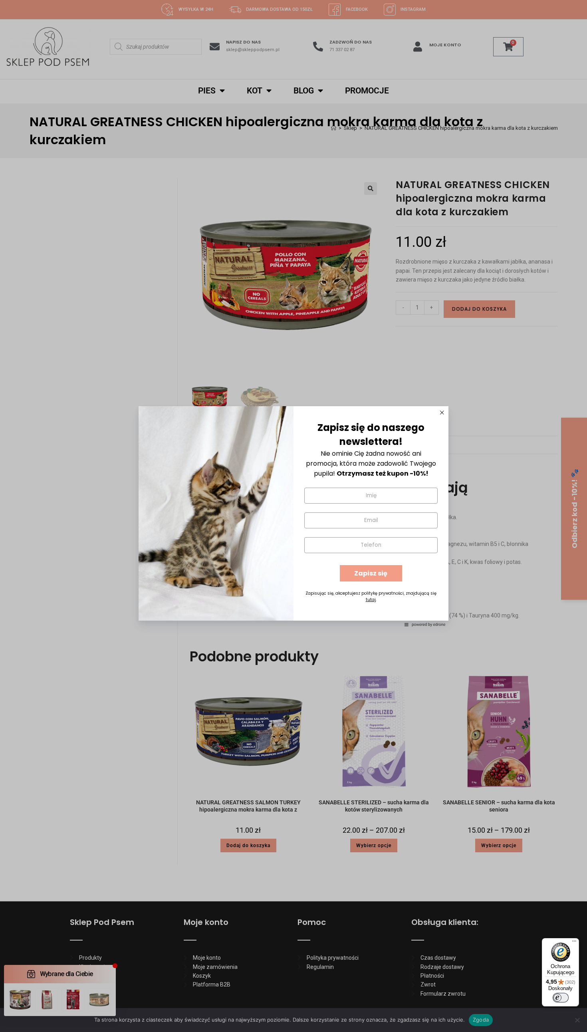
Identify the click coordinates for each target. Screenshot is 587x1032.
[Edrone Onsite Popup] (293, 516)
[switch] (561, 997)
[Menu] (574, 943)
